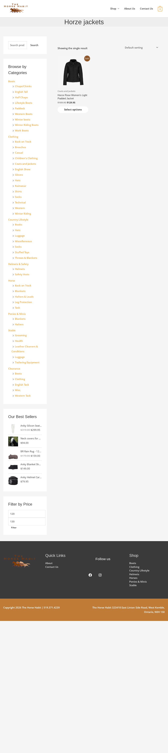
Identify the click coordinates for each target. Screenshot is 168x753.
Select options (73, 109)
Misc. (18, 390)
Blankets (20, 291)
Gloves (19, 174)
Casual (19, 152)
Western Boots (23, 114)
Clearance (14, 368)
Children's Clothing (26, 158)
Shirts (18, 191)
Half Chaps (21, 97)
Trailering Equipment (27, 362)
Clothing (20, 379)
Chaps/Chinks (23, 86)
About (48, 563)
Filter (13, 527)
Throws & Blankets (26, 257)
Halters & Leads (24, 296)
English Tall (21, 91)
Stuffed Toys (22, 252)
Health (19, 340)
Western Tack (23, 395)
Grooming (21, 335)
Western (20, 208)
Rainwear (20, 185)
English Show (22, 169)
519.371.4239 (52, 607)
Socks (18, 196)
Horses (133, 577)
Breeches (20, 147)
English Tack (22, 384)
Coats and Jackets (25, 163)
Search (34, 45)
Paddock (20, 108)
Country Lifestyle (18, 219)
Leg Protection (23, 302)
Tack (17, 307)
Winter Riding (23, 213)
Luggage (20, 235)
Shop (113, 8)
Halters (19, 324)
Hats (17, 180)
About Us (129, 8)
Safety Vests (22, 274)
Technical (20, 202)
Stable (12, 330)
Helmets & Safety (18, 264)
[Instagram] (100, 575)
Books (18, 224)
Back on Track (23, 141)
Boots (11, 81)
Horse (11, 280)
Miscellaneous (23, 241)
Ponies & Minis (17, 313)
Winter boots (22, 119)
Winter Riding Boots (26, 125)
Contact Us (146, 8)
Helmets (20, 269)
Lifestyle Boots (23, 102)
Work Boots (22, 130)
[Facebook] (90, 575)
